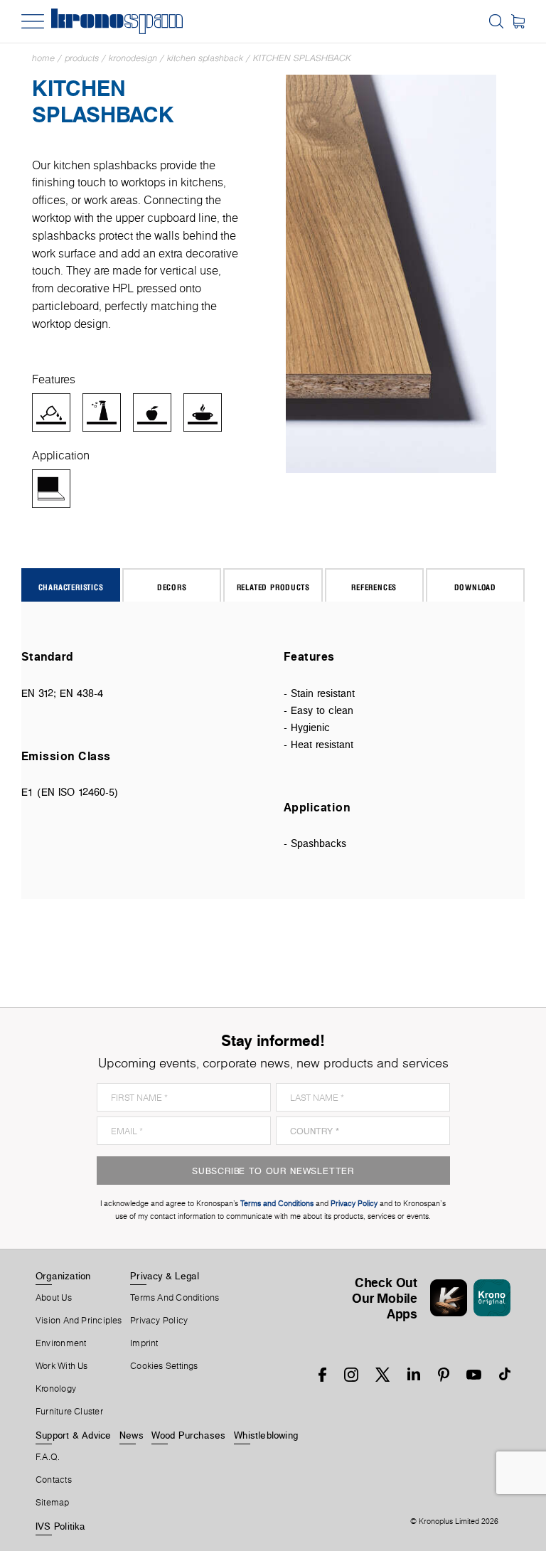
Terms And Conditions (174, 1298)
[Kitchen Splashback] (391, 272)
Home (43, 58)
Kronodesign (133, 58)
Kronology (56, 1389)
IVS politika (61, 1526)
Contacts (54, 1480)
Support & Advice (74, 1435)
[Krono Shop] (518, 21)
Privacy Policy (159, 1320)
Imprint (144, 1343)
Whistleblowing (266, 1435)
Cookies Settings (164, 1366)
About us (54, 1298)
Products (82, 58)
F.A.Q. (48, 1457)
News (131, 1435)
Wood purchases (188, 1435)
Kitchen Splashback (205, 58)
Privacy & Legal (164, 1276)
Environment (61, 1343)
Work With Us (62, 1366)
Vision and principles (79, 1320)
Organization (63, 1276)
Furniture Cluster (69, 1411)
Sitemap (53, 1502)
